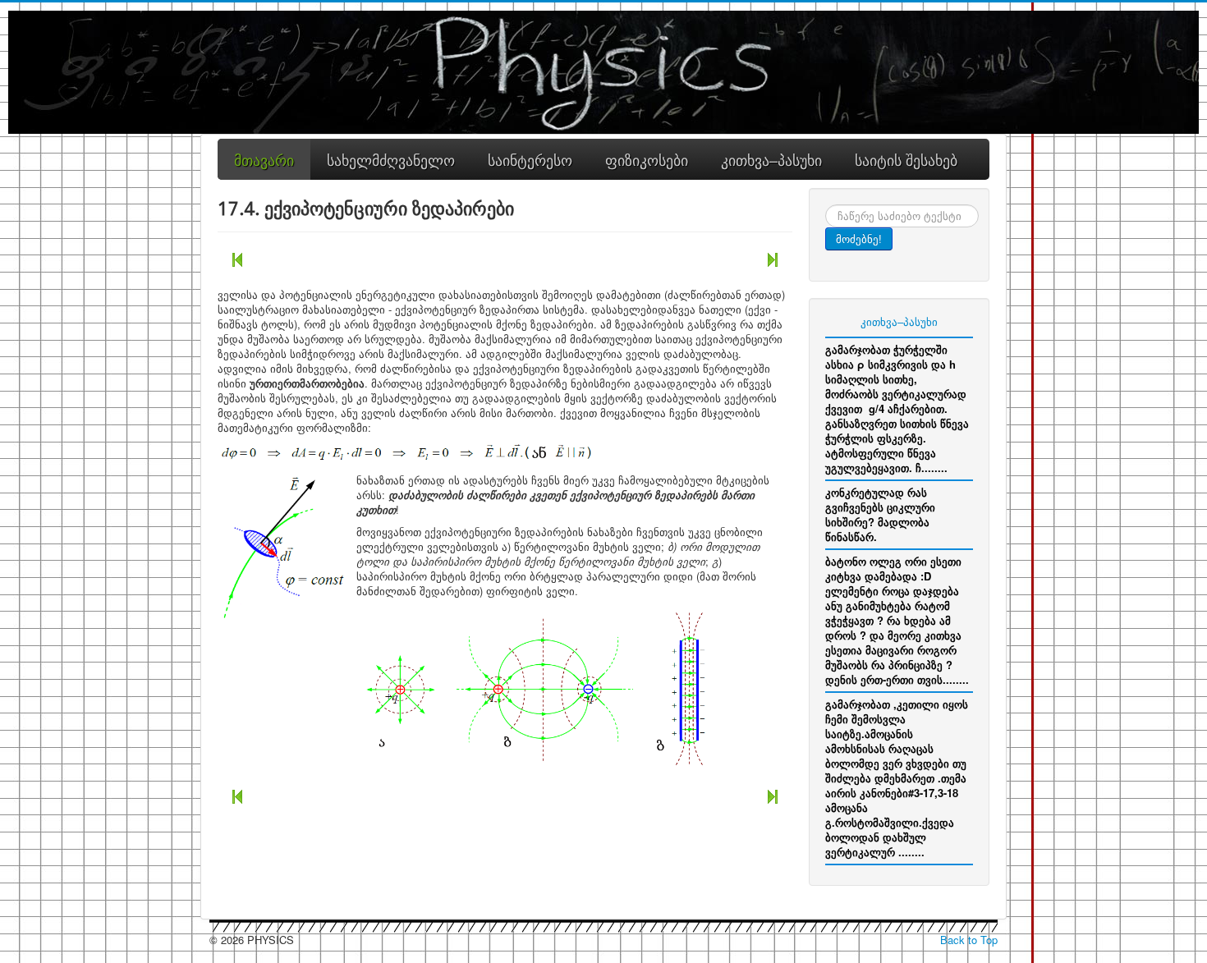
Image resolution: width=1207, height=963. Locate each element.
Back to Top (969, 939)
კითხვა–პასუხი (899, 321)
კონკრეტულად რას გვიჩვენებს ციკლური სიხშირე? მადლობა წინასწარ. (880, 514)
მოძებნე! (859, 238)
